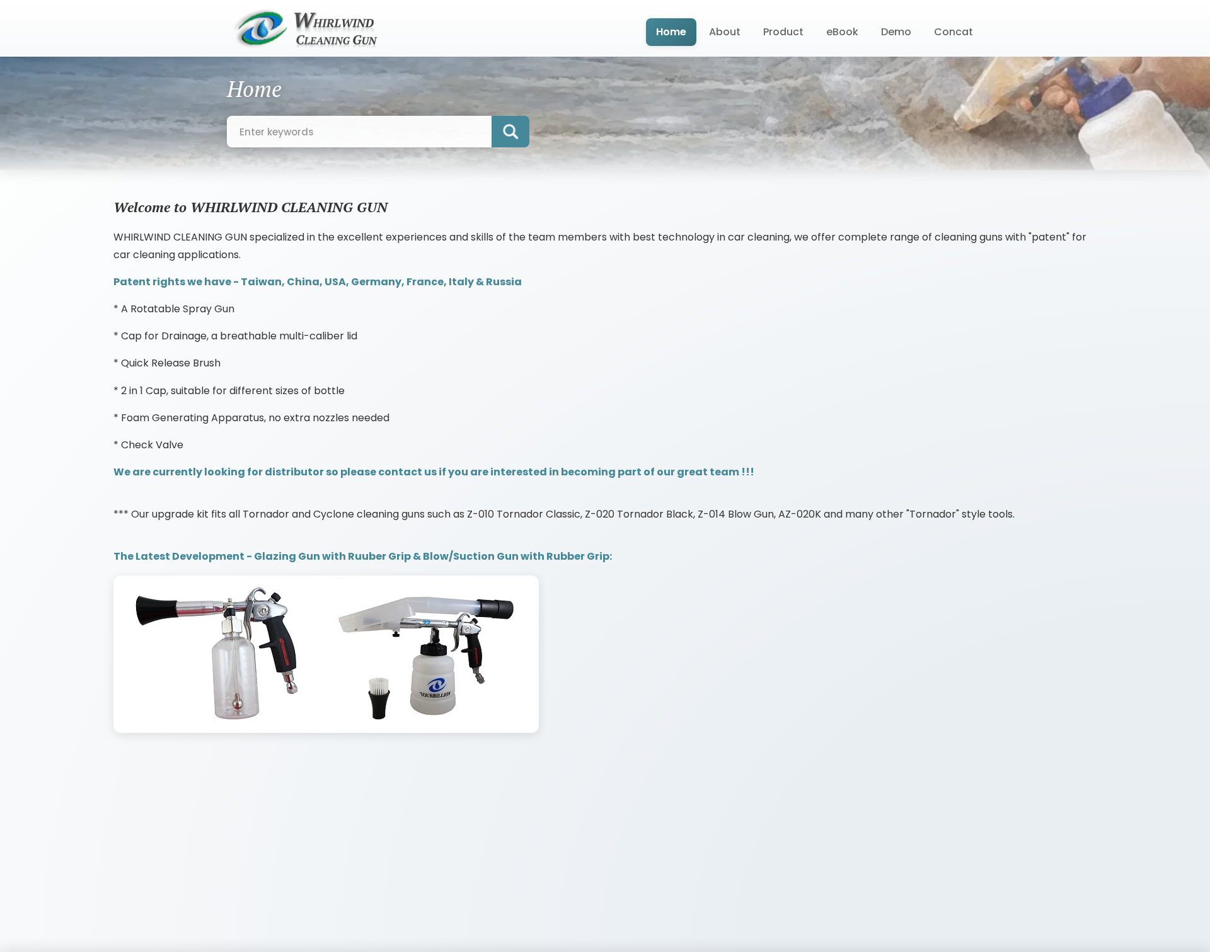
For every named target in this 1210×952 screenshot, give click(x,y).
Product (783, 32)
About (724, 32)
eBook (842, 32)
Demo (896, 32)
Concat (953, 32)
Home (671, 32)
